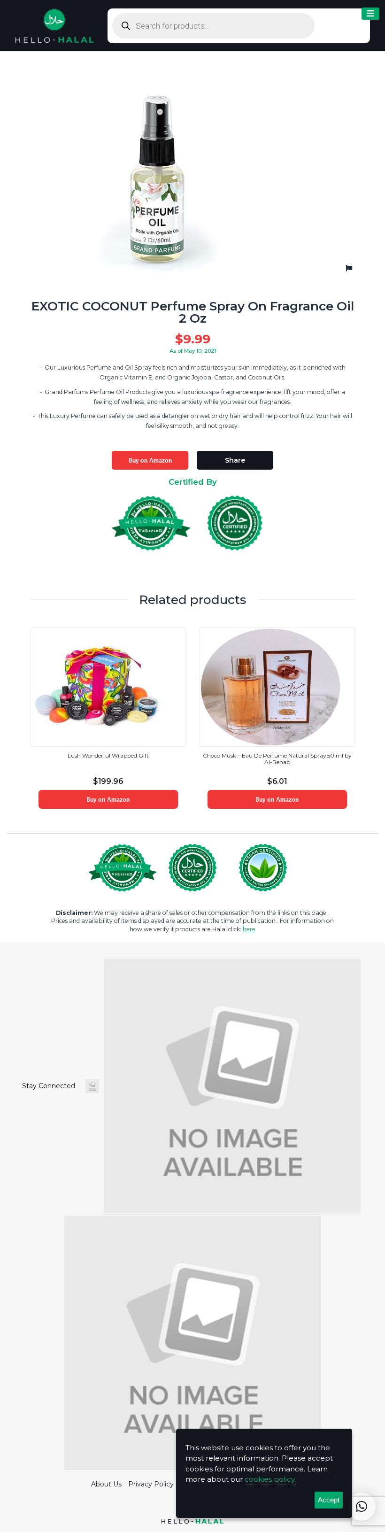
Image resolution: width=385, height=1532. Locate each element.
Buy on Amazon (150, 460)
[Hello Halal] (54, 25)
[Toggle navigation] (370, 14)
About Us (106, 1484)
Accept (328, 1500)
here (249, 929)
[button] (361, 1507)
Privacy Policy (151, 1484)
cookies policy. (270, 1479)
